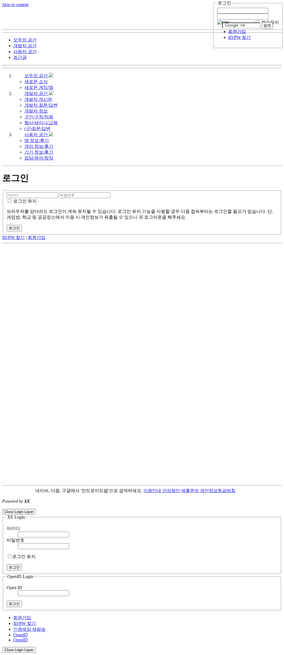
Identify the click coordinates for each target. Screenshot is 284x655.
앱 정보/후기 (36, 140)
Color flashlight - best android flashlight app (133, 506)
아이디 (13, 528)
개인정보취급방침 (217, 490)
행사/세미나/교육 (41, 122)
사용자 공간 (36, 134)
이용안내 (152, 490)
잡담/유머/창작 (38, 158)
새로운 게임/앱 (38, 87)
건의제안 (171, 490)
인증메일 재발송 (29, 629)
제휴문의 (190, 490)
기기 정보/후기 (38, 152)
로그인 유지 (24, 201)
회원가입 (237, 31)
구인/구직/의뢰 (38, 116)
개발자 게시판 (38, 99)
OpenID (20, 634)
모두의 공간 (36, 75)
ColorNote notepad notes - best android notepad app (47, 506)
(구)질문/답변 (37, 128)
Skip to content (15, 4)
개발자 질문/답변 (41, 105)
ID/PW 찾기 (239, 37)
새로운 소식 (36, 81)
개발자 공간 (36, 93)
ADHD (242, 490)
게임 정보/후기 (38, 146)
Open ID (14, 587)
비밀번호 (15, 540)
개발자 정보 (36, 111)
